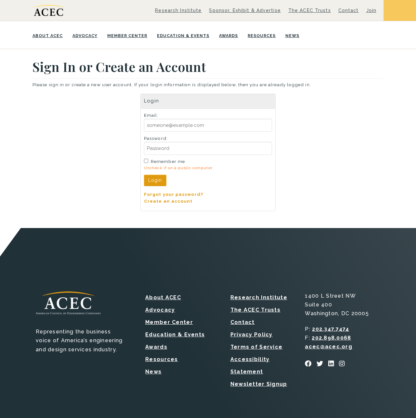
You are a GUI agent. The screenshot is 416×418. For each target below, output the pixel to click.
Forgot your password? (173, 194)
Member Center (127, 35)
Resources (262, 35)
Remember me (168, 161)
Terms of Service (256, 347)
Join (371, 10)
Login (155, 180)
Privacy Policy (251, 334)
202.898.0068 (331, 338)
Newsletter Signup (258, 384)
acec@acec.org (328, 347)
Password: (156, 138)
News (292, 35)
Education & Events (183, 35)
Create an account (168, 201)
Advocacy (85, 35)
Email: (151, 115)
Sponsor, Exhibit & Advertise (244, 10)
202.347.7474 (330, 329)
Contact (348, 10)
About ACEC (47, 35)
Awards (228, 35)
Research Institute (178, 10)
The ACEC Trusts (309, 10)
